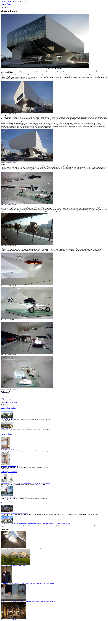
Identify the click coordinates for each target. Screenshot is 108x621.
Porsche (5, 402)
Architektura (3, 1)
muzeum (15, 402)
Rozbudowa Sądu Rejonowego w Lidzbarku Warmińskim (14, 513)
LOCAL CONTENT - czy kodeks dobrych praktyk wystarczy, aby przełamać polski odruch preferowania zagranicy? (28, 601)
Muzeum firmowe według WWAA (9, 619)
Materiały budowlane (9, 472)
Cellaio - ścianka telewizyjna (7, 449)
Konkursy (4, 503)
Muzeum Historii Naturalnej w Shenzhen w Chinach (13, 565)
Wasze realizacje (7, 434)
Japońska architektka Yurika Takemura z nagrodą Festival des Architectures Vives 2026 (21, 548)
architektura (10, 402)
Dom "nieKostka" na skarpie (7, 418)
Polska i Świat (16, 1)
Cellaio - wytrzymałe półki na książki (9, 466)
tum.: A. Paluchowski (6, 399)
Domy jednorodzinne (8, 408)
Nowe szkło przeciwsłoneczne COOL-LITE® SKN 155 (14, 497)
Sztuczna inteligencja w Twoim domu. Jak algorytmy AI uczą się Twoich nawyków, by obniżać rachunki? (25, 483)
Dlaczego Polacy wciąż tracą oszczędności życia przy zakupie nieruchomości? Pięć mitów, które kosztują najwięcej (27, 583)
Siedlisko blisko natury (6, 428)
